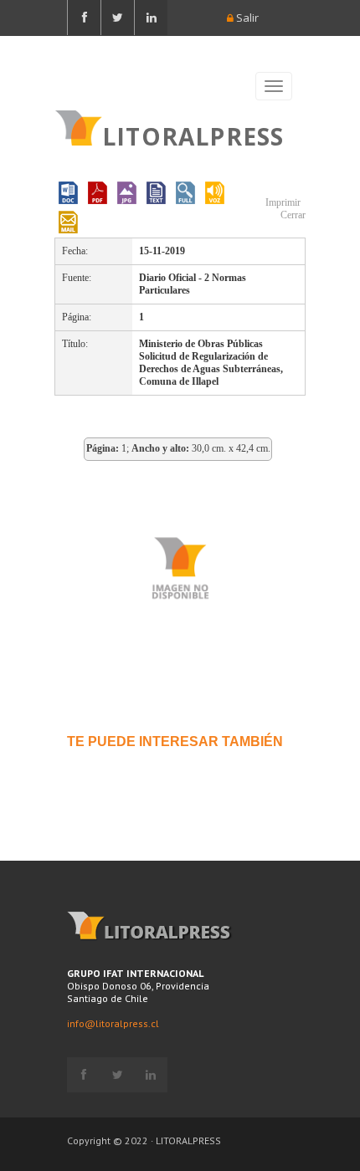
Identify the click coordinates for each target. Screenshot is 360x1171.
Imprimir (282, 202)
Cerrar (292, 215)
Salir (246, 17)
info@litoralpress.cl (113, 1023)
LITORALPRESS (193, 134)
